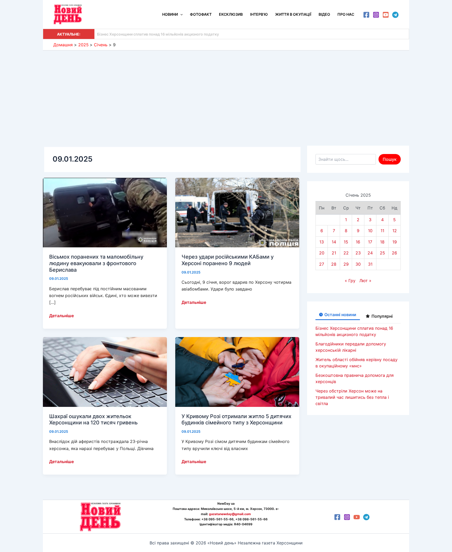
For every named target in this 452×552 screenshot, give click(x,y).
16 (358, 241)
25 (382, 252)
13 (321, 241)
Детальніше (61, 316)
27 (321, 264)
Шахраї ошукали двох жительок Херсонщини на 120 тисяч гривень (94, 419)
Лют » (365, 280)
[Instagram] (376, 15)
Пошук (390, 159)
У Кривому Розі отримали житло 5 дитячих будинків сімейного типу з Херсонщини (236, 419)
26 (394, 252)
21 (334, 252)
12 (394, 230)
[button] (180, 14)
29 (346, 264)
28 (333, 264)
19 (394, 241)
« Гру (350, 280)
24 (370, 252)
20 (321, 252)
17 (370, 241)
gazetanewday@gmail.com (230, 514)
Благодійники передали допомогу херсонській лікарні (146, 34)
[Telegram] (395, 15)
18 (382, 241)
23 (358, 252)
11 (382, 230)
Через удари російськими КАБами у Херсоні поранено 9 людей (228, 260)
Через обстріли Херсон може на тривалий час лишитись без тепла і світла (352, 397)
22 (346, 252)
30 (358, 264)
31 (370, 264)
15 (346, 241)
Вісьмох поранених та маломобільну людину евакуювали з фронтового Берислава (96, 263)
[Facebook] (366, 15)
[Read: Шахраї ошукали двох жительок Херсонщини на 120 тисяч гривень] (105, 371)
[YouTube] (385, 15)
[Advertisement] (226, 89)
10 (370, 230)
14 (334, 241)
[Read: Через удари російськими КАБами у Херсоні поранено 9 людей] (237, 212)
